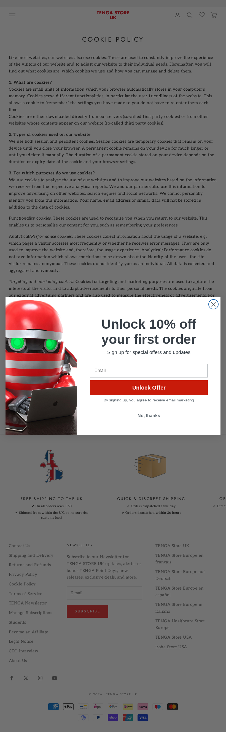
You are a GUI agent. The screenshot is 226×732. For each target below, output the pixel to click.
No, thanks (149, 415)
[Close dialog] (213, 304)
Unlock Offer (149, 388)
